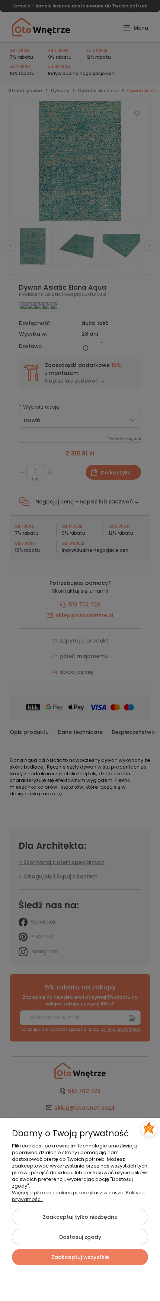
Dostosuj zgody (80, 1237)
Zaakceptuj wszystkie (80, 1257)
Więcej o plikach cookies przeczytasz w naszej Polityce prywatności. (78, 1196)
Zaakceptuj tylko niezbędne (80, 1217)
